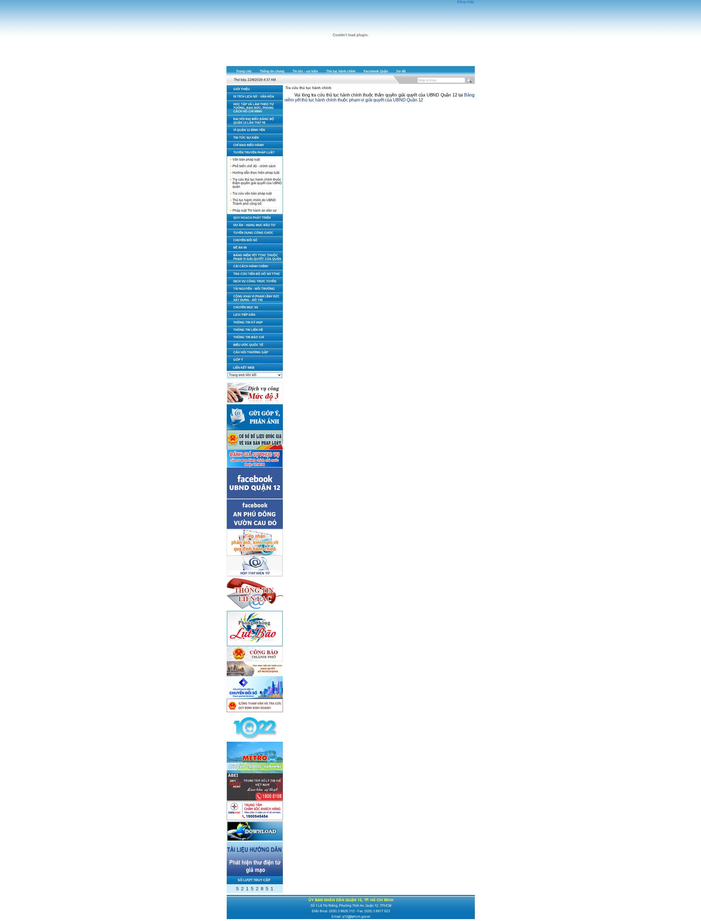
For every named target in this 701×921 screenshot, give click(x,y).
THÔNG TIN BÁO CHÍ (248, 337)
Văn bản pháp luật (246, 159)
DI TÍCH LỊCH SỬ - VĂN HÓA (253, 96)
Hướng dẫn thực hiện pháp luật (255, 173)
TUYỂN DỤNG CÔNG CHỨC (253, 232)
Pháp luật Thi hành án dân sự (254, 210)
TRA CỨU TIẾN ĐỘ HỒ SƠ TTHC (256, 273)
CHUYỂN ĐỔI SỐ (245, 240)
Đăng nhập (465, 2)
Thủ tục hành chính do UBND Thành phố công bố (254, 202)
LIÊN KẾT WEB (243, 367)
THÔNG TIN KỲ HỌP (248, 322)
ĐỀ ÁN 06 (240, 247)
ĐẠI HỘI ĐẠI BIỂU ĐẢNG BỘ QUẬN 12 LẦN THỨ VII (253, 120)
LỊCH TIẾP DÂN (244, 314)
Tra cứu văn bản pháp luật (252, 193)
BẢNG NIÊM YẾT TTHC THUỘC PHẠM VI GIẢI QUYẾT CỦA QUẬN (257, 257)
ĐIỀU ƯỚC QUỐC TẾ (248, 344)
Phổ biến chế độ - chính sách (254, 166)
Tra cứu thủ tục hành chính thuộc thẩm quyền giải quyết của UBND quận (257, 183)
